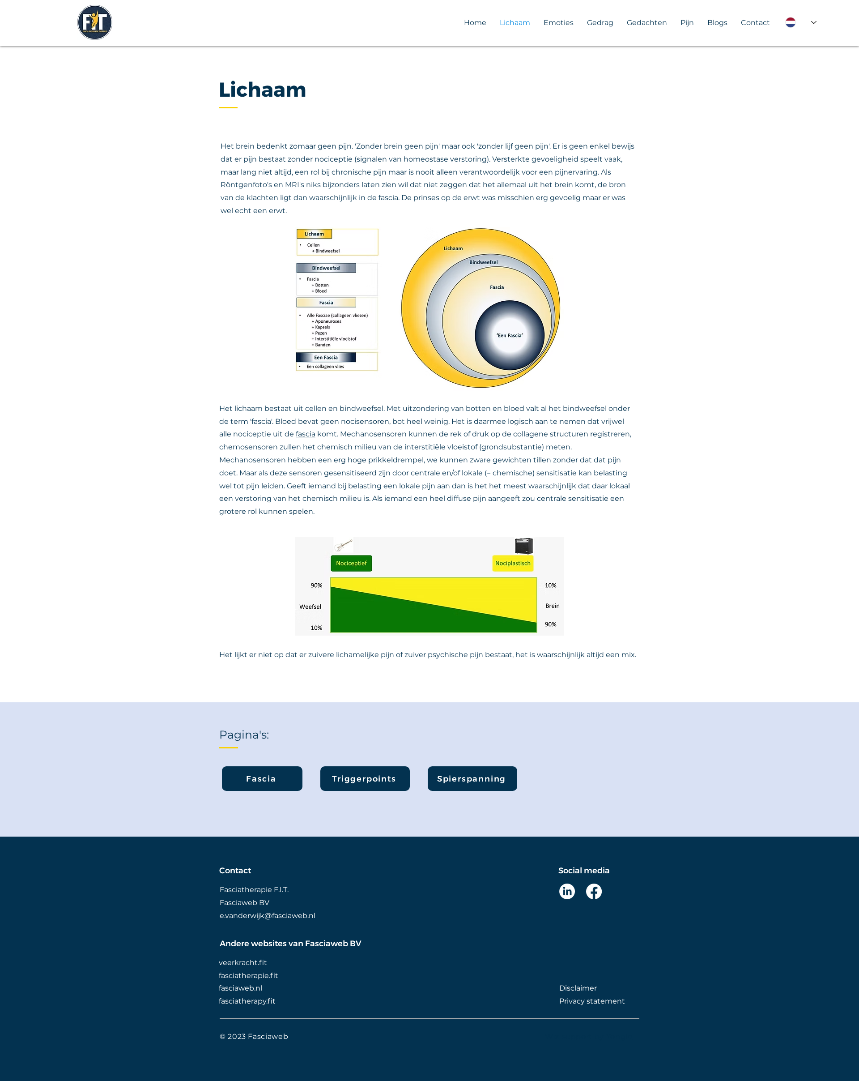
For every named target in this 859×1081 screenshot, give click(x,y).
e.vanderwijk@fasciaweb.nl (267, 915)
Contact (235, 871)
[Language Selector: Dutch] (801, 22)
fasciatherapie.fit (248, 975)
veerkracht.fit (243, 962)
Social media (584, 871)
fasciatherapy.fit (247, 1001)
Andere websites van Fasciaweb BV (290, 944)
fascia (305, 434)
